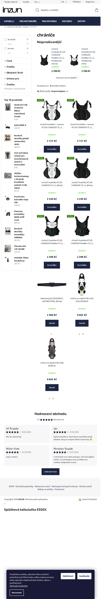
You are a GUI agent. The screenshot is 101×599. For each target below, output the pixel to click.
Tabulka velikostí (10, 2)
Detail (52, 323)
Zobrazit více (50, 471)
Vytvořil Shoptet (89, 499)
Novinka (18, 48)
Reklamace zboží (42, 486)
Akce (18, 44)
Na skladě (18, 39)
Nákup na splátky (45, 489)
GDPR (11, 486)
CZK (63, 2)
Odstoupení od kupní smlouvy (64, 486)
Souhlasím (84, 576)
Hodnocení (59, 489)
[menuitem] (9, 21)
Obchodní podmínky (19, 586)
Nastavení (17, 592)
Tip (18, 53)
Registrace (90, 2)
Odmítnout (68, 576)
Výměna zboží (85, 486)
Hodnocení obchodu (50, 414)
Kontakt (26, 2)
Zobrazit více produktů (66, 77)
